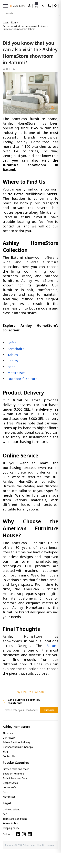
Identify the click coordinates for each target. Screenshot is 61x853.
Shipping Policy (11, 828)
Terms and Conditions (15, 818)
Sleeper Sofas (10, 782)
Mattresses (9, 796)
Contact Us (9, 756)
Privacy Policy (10, 823)
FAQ (5, 814)
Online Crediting (11, 809)
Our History (9, 737)
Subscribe (49, 709)
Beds (5, 792)
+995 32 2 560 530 (32, 692)
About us (8, 733)
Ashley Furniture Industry (16, 742)
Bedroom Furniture (13, 773)
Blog (13, 22)
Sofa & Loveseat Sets (15, 778)
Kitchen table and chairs (16, 769)
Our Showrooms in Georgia (18, 747)
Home (5, 22)
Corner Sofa (9, 787)
